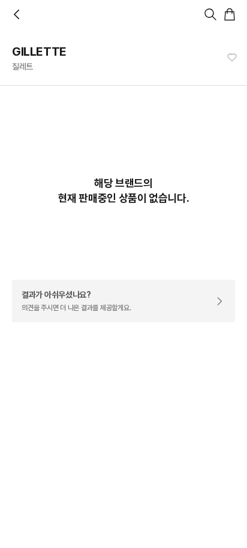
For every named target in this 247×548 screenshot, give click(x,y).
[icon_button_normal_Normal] (17, 14)
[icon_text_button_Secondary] (232, 58)
